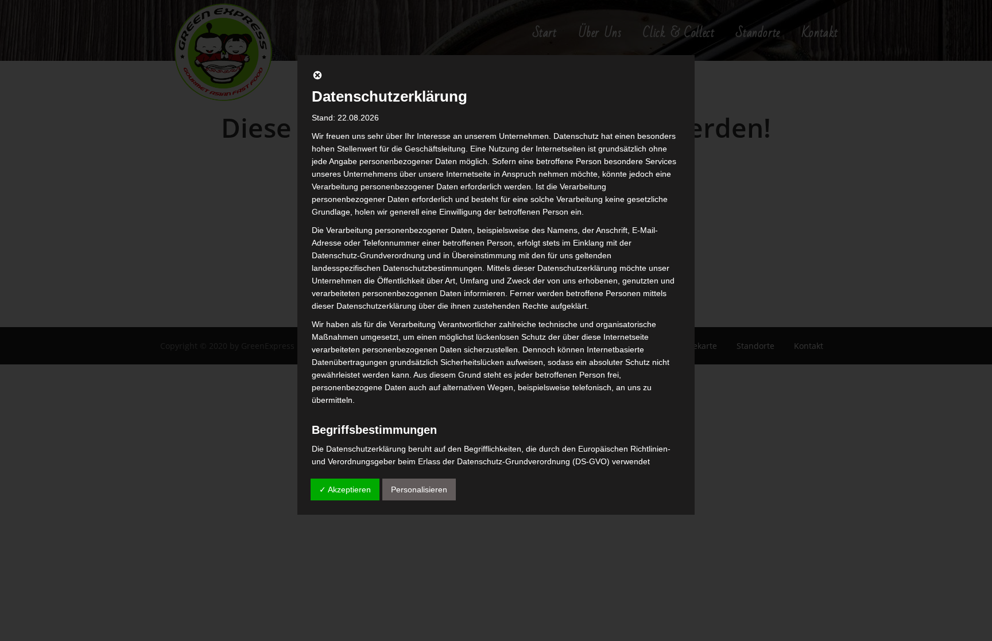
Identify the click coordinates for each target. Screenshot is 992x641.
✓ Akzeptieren (345, 489)
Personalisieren (419, 489)
